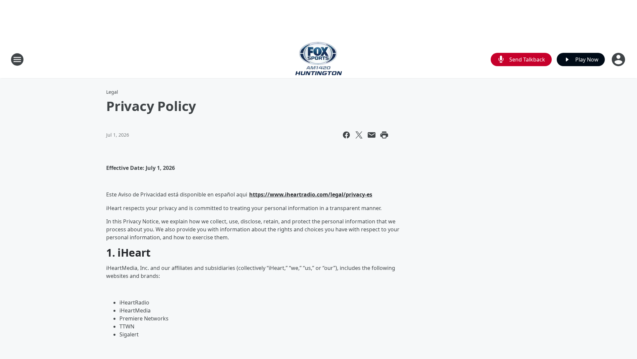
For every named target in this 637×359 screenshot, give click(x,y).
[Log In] (619, 59)
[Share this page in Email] (371, 135)
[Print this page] (384, 135)
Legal (112, 92)
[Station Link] (318, 59)
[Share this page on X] (359, 135)
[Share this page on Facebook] (346, 135)
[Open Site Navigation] (17, 59)
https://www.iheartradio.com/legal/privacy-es (310, 194)
